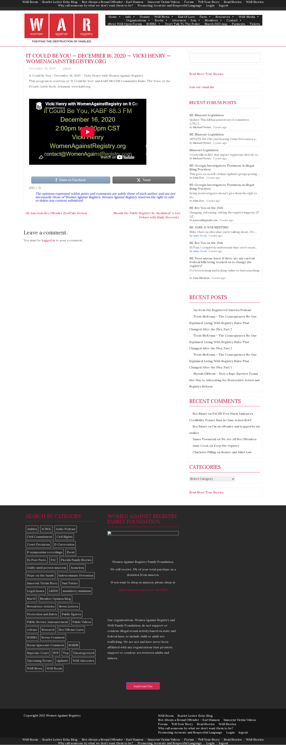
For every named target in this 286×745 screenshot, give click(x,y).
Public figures (71, 614)
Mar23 (31, 599)
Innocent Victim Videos (164, 2)
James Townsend (204, 439)
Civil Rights (65, 537)
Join (193, 20)
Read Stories (233, 2)
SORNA (151, 24)
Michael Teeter (202, 127)
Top (66, 653)
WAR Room (30, 2)
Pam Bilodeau (201, 277)
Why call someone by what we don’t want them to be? (195, 728)
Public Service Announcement (47, 622)
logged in (48, 240)
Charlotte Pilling (204, 452)
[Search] (256, 58)
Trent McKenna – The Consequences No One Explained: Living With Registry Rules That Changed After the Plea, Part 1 (223, 361)
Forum (189, 2)
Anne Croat (199, 235)
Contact (232, 20)
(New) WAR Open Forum (125, 24)
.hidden (32, 529)
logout (223, 5)
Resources (222, 16)
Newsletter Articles (41, 606)
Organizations (136, 20)
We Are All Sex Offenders (238, 439)
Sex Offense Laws (71, 630)
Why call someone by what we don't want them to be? (95, 5)
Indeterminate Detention (75, 575)
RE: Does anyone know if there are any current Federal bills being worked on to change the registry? (222, 262)
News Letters (68, 606)
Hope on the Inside (40, 575)
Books (159, 20)
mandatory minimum (77, 591)
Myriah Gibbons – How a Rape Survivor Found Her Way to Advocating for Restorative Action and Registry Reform (224, 380)
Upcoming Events (39, 661)
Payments (238, 24)
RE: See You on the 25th (206, 208)
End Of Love (186, 16)
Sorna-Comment (53, 637)
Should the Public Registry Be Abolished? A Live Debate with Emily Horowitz (147, 215)
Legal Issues (35, 591)
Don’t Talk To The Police (182, 24)
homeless (77, 568)
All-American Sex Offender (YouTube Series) (56, 213)
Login (210, 5)
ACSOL (46, 529)
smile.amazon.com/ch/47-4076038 (143, 590)
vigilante (62, 661)
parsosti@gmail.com (205, 220)
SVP (56, 653)
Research (48, 630)
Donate (145, 16)
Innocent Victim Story (42, 583)
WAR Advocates (83, 661)
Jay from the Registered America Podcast (222, 310)
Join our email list (201, 87)
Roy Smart (200, 414)
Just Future (70, 583)
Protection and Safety (42, 614)
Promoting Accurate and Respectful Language (170, 5)
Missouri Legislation (203, 150)
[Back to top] (274, 733)
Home (112, 16)
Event (71, 552)
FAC (53, 560)
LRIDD (53, 591)
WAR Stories (255, 2)
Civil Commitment (39, 537)
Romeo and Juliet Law (236, 452)
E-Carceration (64, 544)
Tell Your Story (208, 2)
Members (211, 20)
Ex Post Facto (36, 560)
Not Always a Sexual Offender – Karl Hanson (189, 720)
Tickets (255, 24)
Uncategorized (83, 653)
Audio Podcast (66, 529)
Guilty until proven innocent (46, 568)
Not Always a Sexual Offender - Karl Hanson (112, 2)
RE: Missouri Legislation (206, 115)
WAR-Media (247, 16)
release (32, 630)
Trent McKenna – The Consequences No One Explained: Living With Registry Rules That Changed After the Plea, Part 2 (223, 323)
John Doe (198, 177)
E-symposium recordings (44, 552)
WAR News (161, 16)
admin (67, 68)
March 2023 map (216, 24)
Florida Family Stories (76, 560)
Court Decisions (38, 544)
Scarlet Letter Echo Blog (59, 2)
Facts (203, 16)
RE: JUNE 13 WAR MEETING (209, 227)
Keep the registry (226, 446)
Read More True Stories (206, 74)
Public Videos (81, 622)
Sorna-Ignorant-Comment (45, 645)
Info (128, 16)
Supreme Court (38, 653)
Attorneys (179, 20)
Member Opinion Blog (55, 599)
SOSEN (73, 645)
